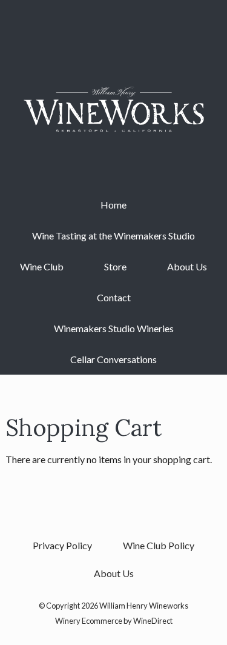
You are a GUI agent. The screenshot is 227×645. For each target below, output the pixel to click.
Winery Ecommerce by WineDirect (114, 621)
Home (113, 204)
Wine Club (42, 266)
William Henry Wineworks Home (114, 109)
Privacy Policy (62, 545)
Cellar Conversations (113, 359)
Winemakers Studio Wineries (114, 328)
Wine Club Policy (158, 545)
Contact (114, 297)
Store (115, 266)
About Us (187, 266)
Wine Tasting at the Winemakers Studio (113, 235)
